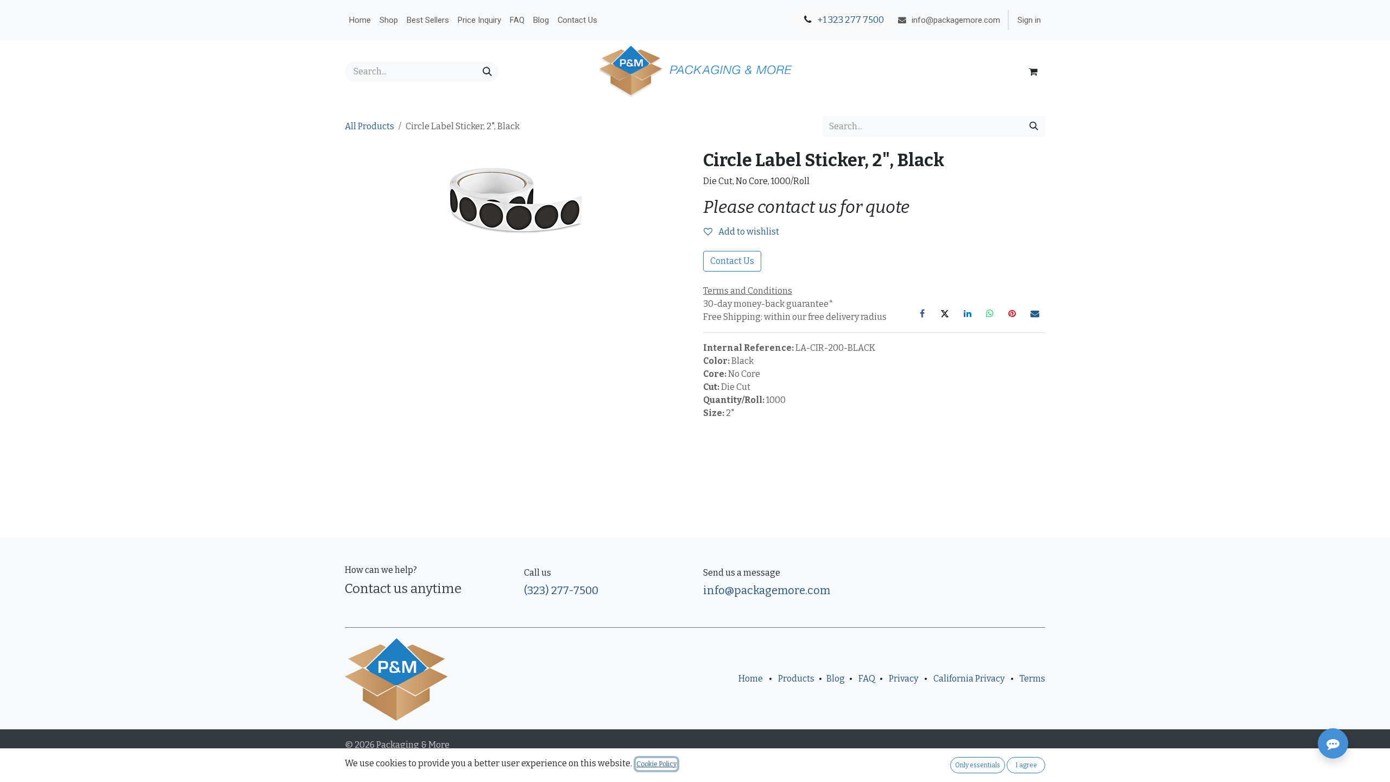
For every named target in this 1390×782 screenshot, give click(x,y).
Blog (835, 678)
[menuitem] (360, 20)
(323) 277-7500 (561, 590)
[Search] (487, 71)
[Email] (1035, 313)
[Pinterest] (1012, 313)
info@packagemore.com (766, 590)
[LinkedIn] (967, 313)
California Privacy (968, 678)
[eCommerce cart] (1033, 72)
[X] (944, 313)
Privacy (903, 678)
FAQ (866, 678)
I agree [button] (1026, 765)
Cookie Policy (656, 764)
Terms (1032, 678)
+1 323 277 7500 (850, 20)
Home (750, 678)
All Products (369, 126)
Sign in (1029, 20)
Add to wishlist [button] (748, 231)
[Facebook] (922, 313)
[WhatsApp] (990, 313)
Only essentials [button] (977, 765)
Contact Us (732, 261)
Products (796, 678)
